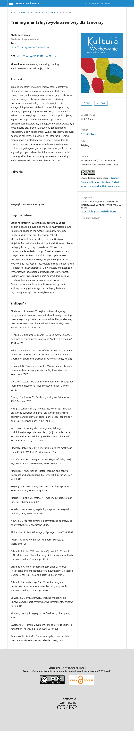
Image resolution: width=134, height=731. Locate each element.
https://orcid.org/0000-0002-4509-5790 (30, 47)
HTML (102, 103)
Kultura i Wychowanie (27, 3)
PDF (87, 103)
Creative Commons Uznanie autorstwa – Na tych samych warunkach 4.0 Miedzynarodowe (100, 182)
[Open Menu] (11, 3)
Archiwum (35, 12)
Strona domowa (18, 12)
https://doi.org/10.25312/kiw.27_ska (36, 56)
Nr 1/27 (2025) (51, 12)
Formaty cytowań (91, 217)
